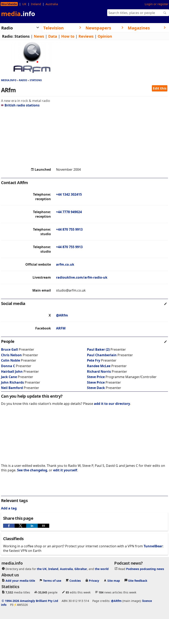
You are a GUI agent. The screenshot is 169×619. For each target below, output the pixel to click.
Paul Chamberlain (102, 355)
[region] (84, 137)
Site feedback (137, 581)
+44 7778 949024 (69, 212)
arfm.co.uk (65, 264)
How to (67, 36)
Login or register (156, 4)
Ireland (36, 4)
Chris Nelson (11, 355)
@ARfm (62, 315)
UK (24, 4)
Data (52, 36)
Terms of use (52, 581)
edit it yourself (65, 470)
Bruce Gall (9, 349)
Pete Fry (93, 360)
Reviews (86, 36)
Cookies (75, 581)
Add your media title (20, 581)
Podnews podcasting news (145, 569)
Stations (22, 36)
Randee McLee (98, 366)
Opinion (105, 36)
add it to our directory (112, 403)
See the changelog (32, 470)
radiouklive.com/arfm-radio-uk (81, 277)
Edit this (160, 88)
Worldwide (9, 4)
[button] (9, 526)
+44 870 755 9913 (69, 229)
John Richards (12, 382)
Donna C (8, 366)
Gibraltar (80, 569)
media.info (8, 80)
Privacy (94, 581)
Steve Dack (96, 387)
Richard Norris (99, 371)
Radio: (7, 36)
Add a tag (9, 508)
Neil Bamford (12, 387)
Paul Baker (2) (98, 349)
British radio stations (22, 105)
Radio (23, 80)
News (39, 36)
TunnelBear (153, 546)
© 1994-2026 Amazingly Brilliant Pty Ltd (30, 601)
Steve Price (96, 377)
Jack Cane (9, 377)
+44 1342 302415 (69, 194)
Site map (113, 581)
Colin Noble (10, 360)
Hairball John (12, 371)
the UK (42, 569)
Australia (52, 4)
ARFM (61, 328)
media (18, 13)
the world (102, 569)
